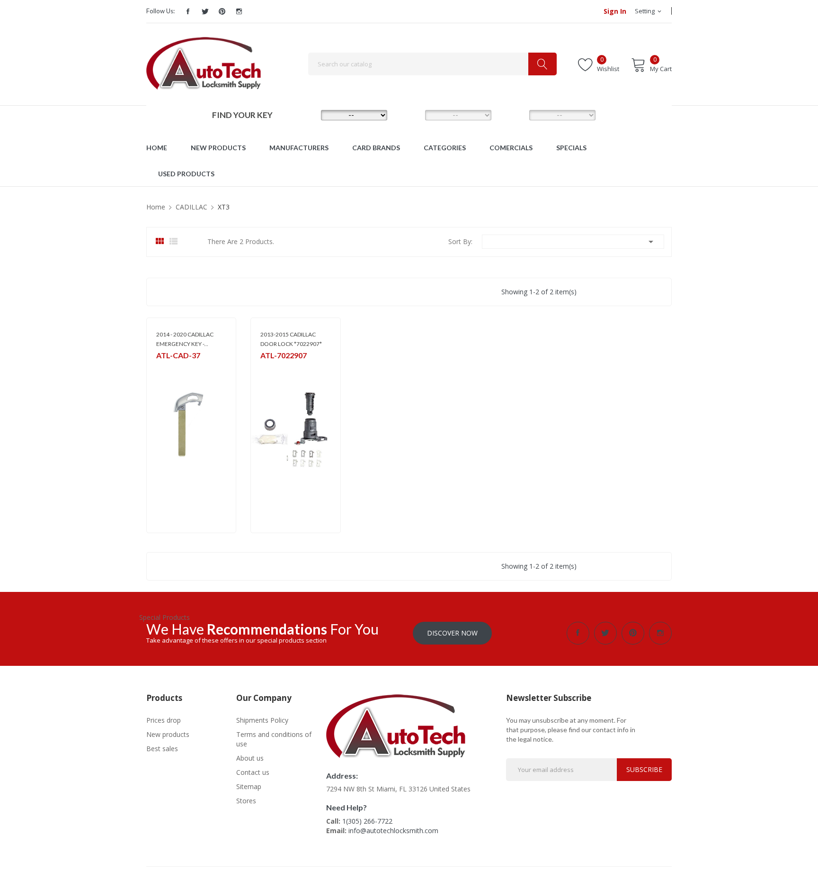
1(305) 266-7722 (367, 821)
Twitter (205, 11)
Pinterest (222, 11)
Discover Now (452, 632)
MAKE (307, 114)
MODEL (411, 114)
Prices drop (163, 720)
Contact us (252, 772)
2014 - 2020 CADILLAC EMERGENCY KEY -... (184, 339)
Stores (246, 800)
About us (250, 758)
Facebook (188, 11)
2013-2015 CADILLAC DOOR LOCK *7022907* (291, 339)
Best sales (162, 748)
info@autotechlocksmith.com (393, 830)
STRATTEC (273, 367)
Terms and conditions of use (273, 739)
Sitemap (248, 786)
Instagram (239, 11)
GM (160, 367)
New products (167, 734)
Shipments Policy (262, 720)
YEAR (514, 114)
